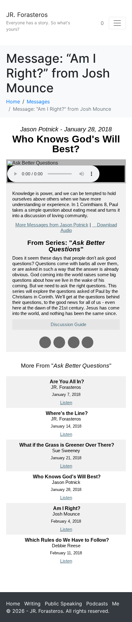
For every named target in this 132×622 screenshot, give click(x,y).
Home (13, 603)
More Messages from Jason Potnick (51, 224)
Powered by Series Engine (66, 578)
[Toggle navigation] (117, 23)
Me (115, 603)
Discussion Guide (68, 324)
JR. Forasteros (27, 14)
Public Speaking (63, 603)
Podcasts (97, 603)
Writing (32, 603)
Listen (66, 402)
